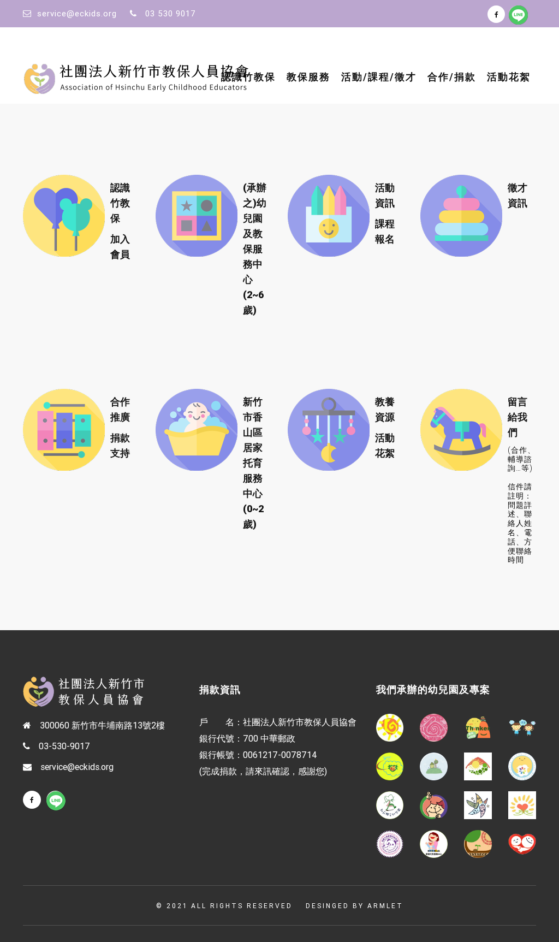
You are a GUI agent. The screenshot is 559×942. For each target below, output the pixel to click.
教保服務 (308, 76)
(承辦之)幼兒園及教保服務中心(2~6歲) (254, 249)
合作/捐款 (451, 76)
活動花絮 (509, 76)
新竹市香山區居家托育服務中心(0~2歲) (253, 463)
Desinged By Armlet (354, 906)
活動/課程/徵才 (379, 76)
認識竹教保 (248, 76)
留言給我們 (517, 417)
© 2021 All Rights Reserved (224, 906)
